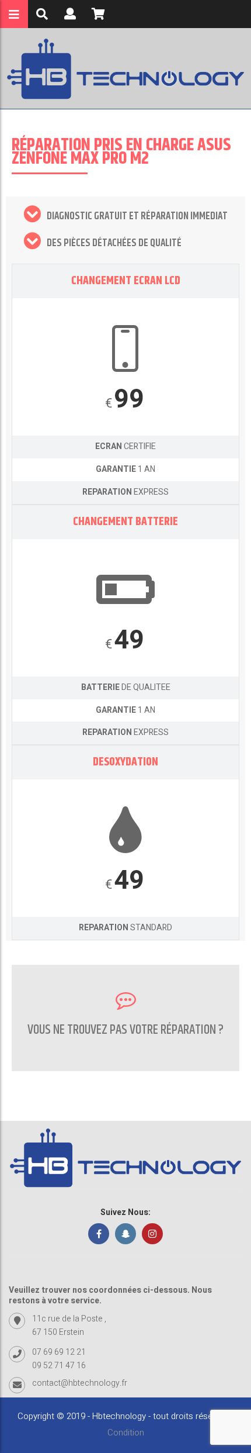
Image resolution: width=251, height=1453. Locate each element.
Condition (125, 1432)
